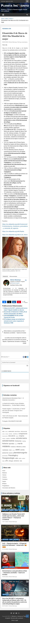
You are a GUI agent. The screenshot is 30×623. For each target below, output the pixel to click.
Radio (16, 510)
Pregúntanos (5, 485)
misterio (6, 446)
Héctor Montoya (13, 42)
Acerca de (5, 276)
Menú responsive (27, 1)
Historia (4, 477)
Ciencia (4, 475)
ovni (18, 449)
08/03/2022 (5, 42)
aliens (6, 431)
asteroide (11, 431)
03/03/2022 (5, 576)
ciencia (6, 433)
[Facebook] (26, 280)
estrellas (13, 438)
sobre (20, 458)
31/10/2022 (5, 549)
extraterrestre (21, 438)
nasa (10, 450)
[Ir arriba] (27, 616)
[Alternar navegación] (3, 15)
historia (5, 443)
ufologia (11, 461)
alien (3, 431)
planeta (11, 453)
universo (16, 461)
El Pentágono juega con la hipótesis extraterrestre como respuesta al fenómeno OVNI (14, 321)
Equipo (4, 481)
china (3, 433)
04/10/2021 (5, 606)
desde (17, 436)
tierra (3, 461)
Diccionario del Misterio (8, 488)
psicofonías (5, 455)
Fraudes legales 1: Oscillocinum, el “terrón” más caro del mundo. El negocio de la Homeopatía (13, 410)
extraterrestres (8, 441)
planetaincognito (20, 453)
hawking (24, 441)
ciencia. (10, 433)
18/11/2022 (5, 521)
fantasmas (18, 441)
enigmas (21, 436)
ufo (6, 461)
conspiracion (22, 434)
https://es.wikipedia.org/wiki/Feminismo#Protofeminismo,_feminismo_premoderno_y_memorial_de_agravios (15, 226)
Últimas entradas (13, 276)
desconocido (5, 436)
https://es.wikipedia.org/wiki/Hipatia (13, 231)
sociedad (21, 510)
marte (19, 443)
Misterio (4, 473)
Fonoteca (4, 479)
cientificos (15, 433)
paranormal (5, 453)
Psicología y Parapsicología (10, 456)
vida (21, 461)
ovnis (22, 450)
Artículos (5, 510)
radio (16, 458)
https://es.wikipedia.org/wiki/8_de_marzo (14, 234)
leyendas (11, 443)
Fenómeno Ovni (6, 28)
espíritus (8, 438)
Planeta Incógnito (15, 283)
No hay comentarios (22, 42)
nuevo (13, 450)
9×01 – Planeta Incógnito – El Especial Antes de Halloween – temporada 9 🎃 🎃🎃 (14, 545)
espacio (3, 438)
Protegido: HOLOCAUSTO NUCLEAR (12, 421)
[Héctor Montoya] (6, 280)
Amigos (4, 483)
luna (16, 443)
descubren (11, 436)
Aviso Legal (15, 620)
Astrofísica (17, 431)
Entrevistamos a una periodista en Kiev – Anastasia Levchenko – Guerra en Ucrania (15, 332)
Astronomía (24, 431)
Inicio (3, 470)
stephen (23, 458)
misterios (13, 446)
